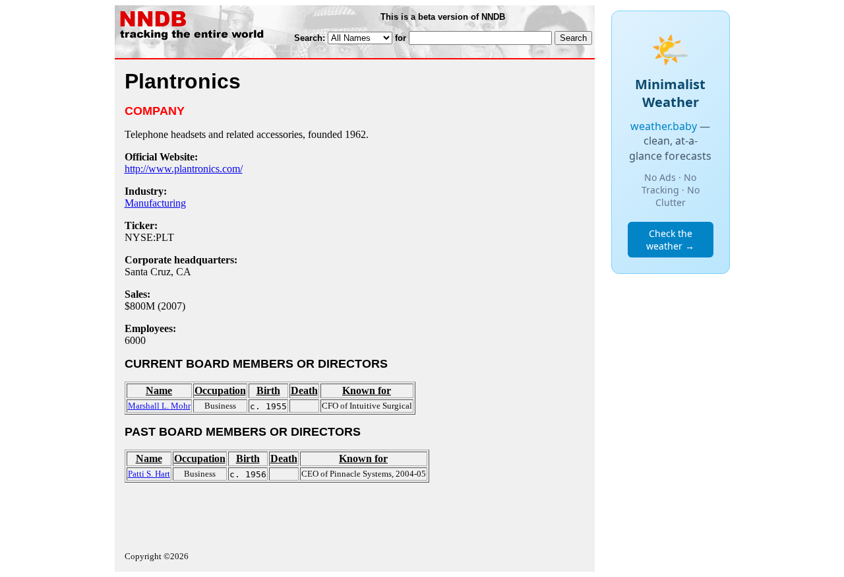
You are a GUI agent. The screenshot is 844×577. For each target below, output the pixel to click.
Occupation (220, 390)
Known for (366, 390)
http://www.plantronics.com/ (184, 168)
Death (304, 390)
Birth (268, 390)
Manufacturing (155, 203)
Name (159, 390)
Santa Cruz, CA (158, 271)
